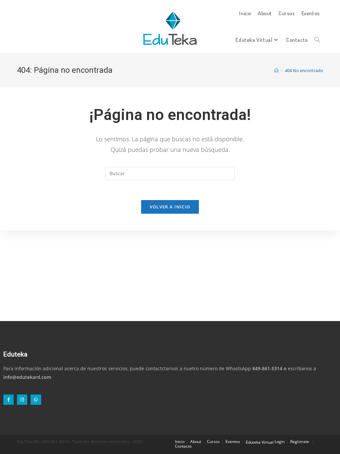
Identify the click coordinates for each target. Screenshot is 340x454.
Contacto (183, 446)
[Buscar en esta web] (170, 173)
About (195, 441)
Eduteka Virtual (260, 442)
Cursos (213, 441)
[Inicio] (276, 70)
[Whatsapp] (36, 400)
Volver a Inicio (170, 207)
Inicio (180, 441)
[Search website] (317, 40)
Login (280, 441)
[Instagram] (22, 400)
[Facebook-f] (8, 400)
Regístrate (299, 441)
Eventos (232, 441)
